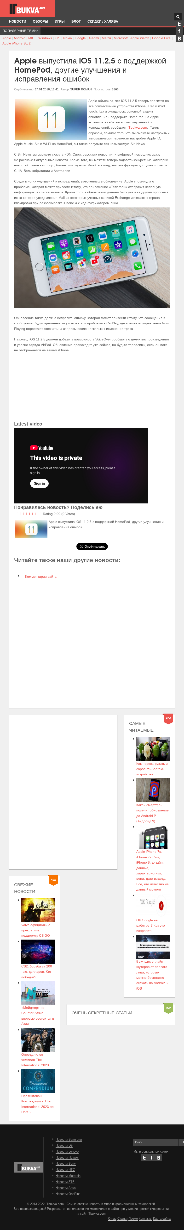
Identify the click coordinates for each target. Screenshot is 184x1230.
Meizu (106, 38)
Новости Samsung (69, 1139)
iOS (57, 38)
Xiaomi (94, 38)
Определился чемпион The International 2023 (35, 1060)
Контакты (145, 1218)
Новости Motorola (68, 1176)
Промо (133, 1218)
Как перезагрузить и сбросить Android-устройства (152, 769)
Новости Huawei (67, 1157)
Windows (45, 38)
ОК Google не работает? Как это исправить (150, 925)
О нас (112, 1218)
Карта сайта (162, 1218)
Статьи (122, 1218)
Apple (6, 38)
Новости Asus (66, 1188)
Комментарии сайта (40, 576)
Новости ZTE (65, 1182)
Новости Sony (66, 1163)
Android (19, 38)
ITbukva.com (137, 127)
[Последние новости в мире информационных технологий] (27, 8)
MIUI (31, 38)
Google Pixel (161, 38)
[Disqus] (92, 643)
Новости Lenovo (67, 1151)
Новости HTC (65, 1169)
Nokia (67, 38)
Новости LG (64, 1145)
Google (80, 38)
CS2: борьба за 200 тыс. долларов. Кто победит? (36, 971)
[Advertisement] (92, 386)
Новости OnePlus (68, 1194)
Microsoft (121, 38)
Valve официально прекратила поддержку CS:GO (35, 930)
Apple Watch (139, 38)
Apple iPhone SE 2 (16, 43)
